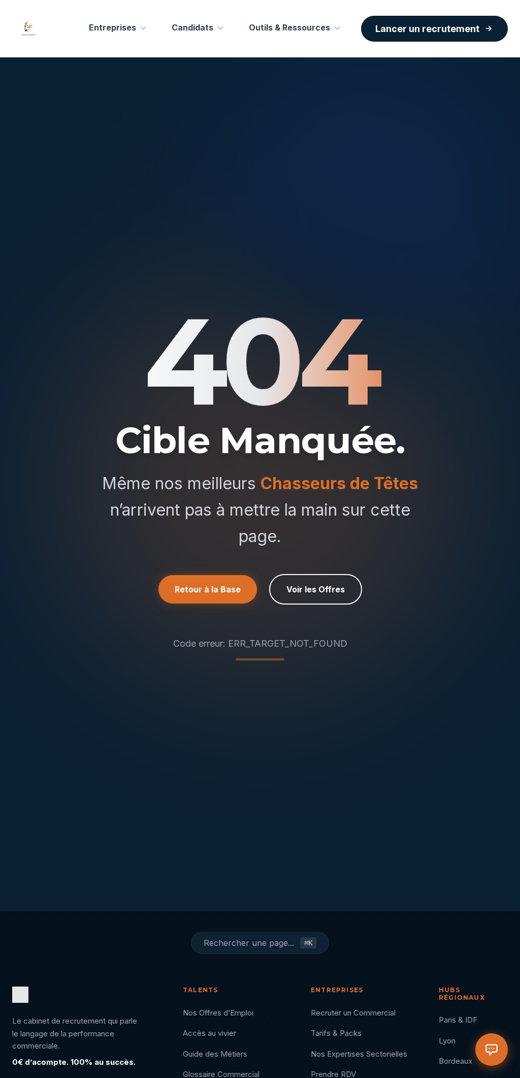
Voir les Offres (315, 589)
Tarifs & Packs (336, 1033)
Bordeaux (455, 1061)
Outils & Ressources (289, 27)
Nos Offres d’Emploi (218, 1013)
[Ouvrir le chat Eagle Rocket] (491, 1049)
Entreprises (112, 27)
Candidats (192, 27)
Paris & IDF (458, 1020)
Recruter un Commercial (353, 1013)
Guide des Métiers (215, 1054)
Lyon (447, 1040)
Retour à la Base (208, 589)
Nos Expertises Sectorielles (359, 1054)
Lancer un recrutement (427, 28)
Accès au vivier (209, 1033)
